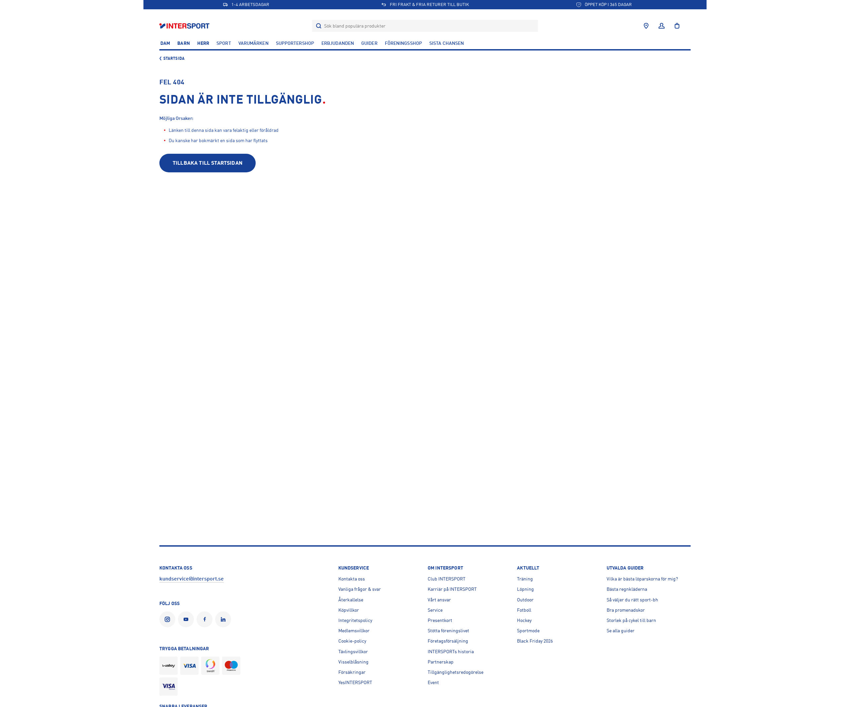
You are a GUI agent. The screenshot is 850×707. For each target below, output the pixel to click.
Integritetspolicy (355, 620)
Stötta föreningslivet (448, 630)
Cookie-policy (352, 641)
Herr (203, 43)
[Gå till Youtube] (187, 619)
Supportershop (295, 43)
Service (435, 610)
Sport (223, 43)
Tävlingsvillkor (353, 651)
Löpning (525, 589)
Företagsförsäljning (448, 641)
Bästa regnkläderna (627, 589)
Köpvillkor (348, 610)
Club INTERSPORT (447, 578)
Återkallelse (350, 599)
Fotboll (524, 610)
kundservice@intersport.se (191, 579)
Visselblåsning (353, 661)
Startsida (174, 58)
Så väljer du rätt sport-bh (632, 599)
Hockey (524, 620)
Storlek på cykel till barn (631, 620)
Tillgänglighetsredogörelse (455, 672)
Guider (369, 43)
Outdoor (525, 599)
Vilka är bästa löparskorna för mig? (642, 578)
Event (433, 682)
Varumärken (253, 43)
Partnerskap (441, 661)
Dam (165, 43)
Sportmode (528, 630)
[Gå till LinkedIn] (224, 619)
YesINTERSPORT (355, 682)
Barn (183, 43)
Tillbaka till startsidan (207, 163)
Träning (525, 578)
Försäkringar (352, 672)
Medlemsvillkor (354, 630)
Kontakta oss (351, 578)
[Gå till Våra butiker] (646, 26)
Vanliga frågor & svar (359, 589)
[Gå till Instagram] (168, 619)
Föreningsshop (403, 43)
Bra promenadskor (626, 610)
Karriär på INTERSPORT (452, 589)
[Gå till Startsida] (185, 26)
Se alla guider (621, 630)
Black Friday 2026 (535, 641)
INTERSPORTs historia (451, 651)
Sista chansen (446, 43)
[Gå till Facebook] (206, 619)
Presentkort (440, 620)
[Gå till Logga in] (661, 26)
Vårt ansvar (439, 599)
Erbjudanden (337, 43)
